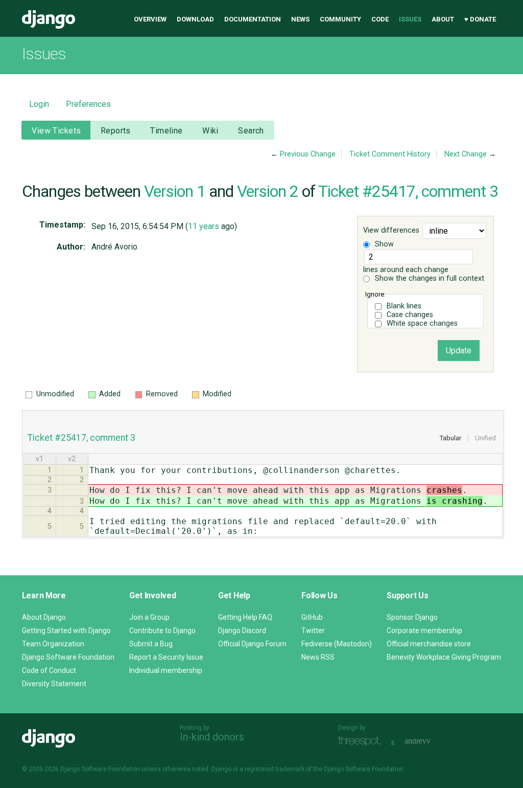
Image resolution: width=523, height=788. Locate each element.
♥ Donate (480, 19)
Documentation (252, 19)
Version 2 (267, 191)
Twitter (313, 630)
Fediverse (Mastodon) (336, 644)
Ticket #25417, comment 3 (408, 191)
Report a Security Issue (166, 657)
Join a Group (149, 617)
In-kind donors (212, 737)
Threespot (362, 741)
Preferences (88, 104)
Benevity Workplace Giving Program (444, 657)
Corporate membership (424, 630)
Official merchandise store (429, 644)
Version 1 (174, 191)
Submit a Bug (151, 644)
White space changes (422, 323)
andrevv (429, 741)
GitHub (312, 617)
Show (383, 244)
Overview (150, 19)
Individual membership (165, 670)
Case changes (410, 314)
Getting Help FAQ (245, 617)
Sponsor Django (412, 617)
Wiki (210, 131)
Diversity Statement (54, 684)
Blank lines (404, 306)
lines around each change (405, 269)
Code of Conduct (49, 670)
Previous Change (308, 154)
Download (195, 19)
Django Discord (242, 630)
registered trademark (274, 769)
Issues (410, 19)
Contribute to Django (162, 630)
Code (380, 19)
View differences (391, 231)
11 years (203, 226)
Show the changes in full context (428, 278)
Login (39, 104)
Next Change (465, 154)
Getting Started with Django (66, 630)
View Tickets (56, 131)
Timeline (166, 131)
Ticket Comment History (390, 154)
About (443, 19)
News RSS (318, 657)
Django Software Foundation (68, 657)
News (300, 19)
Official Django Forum (252, 644)
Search (251, 131)
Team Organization (53, 644)
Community (340, 19)
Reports (116, 131)
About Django (44, 617)
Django (48, 19)
